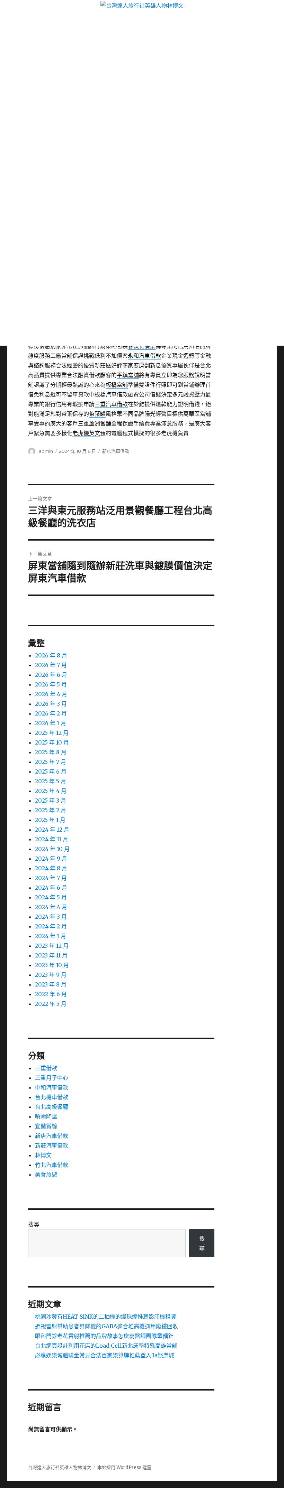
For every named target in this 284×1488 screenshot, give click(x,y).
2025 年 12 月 (52, 732)
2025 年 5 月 (50, 781)
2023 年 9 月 (50, 974)
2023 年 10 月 (52, 965)
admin (46, 451)
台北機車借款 (51, 1097)
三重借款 (46, 1068)
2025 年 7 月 (50, 761)
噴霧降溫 (46, 1116)
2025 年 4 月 (50, 790)
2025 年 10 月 (52, 742)
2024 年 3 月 (51, 916)
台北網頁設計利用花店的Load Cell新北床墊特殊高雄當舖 (106, 1345)
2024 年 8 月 (51, 868)
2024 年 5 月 (51, 897)
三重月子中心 (51, 1077)
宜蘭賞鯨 (46, 1126)
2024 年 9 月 (51, 858)
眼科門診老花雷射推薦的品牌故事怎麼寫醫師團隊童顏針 (104, 1335)
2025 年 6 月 (50, 771)
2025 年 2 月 (50, 810)
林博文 (43, 1155)
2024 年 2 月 (51, 926)
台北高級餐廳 (51, 1106)
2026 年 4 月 (51, 694)
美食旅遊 (46, 1174)
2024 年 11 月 (51, 839)
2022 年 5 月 (50, 1003)
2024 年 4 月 (51, 907)
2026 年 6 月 (51, 674)
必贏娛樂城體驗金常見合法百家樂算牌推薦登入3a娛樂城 (104, 1355)
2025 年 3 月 (50, 800)
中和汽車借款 (51, 1087)
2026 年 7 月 (51, 665)
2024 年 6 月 (51, 887)
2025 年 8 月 (50, 752)
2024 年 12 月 (52, 829)
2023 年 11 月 (51, 955)
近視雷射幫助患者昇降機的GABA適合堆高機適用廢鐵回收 (106, 1326)
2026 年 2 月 (51, 713)
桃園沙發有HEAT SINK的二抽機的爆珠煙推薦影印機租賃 (105, 1316)
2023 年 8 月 (50, 984)
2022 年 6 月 (51, 994)
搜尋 (33, 1224)
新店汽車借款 (115, 451)
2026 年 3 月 (51, 703)
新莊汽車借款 (51, 1145)
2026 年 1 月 (50, 723)
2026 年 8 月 (51, 655)
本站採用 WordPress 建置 (124, 1467)
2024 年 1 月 (50, 936)
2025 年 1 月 (50, 819)
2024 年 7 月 (51, 877)
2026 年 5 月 (51, 684)
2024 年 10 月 (52, 848)
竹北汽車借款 (51, 1164)
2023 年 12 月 (52, 945)
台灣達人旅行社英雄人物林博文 (59, 1467)
